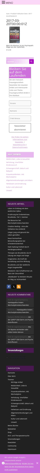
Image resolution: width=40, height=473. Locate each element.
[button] (9, 287)
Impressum (12, 449)
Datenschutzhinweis (20, 147)
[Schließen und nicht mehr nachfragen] (37, 463)
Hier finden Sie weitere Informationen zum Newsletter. (19, 139)
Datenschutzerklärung (13, 463)
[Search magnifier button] (31, 61)
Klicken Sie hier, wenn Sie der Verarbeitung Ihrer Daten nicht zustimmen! (19, 466)
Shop (10, 432)
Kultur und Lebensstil (14, 187)
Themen (11, 380)
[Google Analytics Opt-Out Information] (3, 463)
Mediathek (12, 429)
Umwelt (9, 190)
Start (7, 14)
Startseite (11, 373)
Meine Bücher (13, 425)
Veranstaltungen (14, 439)
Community (12, 446)
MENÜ (9, 2)
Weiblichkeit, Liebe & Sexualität (18, 159)
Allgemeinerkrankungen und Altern (19, 180)
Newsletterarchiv (19, 145)
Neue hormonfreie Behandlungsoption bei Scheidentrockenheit (16, 241)
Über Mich (12, 376)
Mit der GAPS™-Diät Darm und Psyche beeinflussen (20, 319)
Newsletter (12, 442)
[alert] (20, 357)
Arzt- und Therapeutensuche (18, 436)
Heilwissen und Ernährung (16, 184)
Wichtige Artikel (17, 382)
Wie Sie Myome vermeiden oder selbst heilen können (19, 329)
